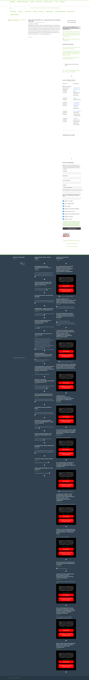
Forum (56, 1)
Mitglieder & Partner (60, 11)
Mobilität (39, 22)
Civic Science (28, 11)
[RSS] (79, 4)
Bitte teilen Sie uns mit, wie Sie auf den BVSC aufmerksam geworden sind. (72, 195)
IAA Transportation (77, 111)
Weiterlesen (30, 36)
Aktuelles (20, 11)
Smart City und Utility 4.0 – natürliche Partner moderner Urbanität (44, 20)
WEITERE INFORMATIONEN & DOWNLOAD (42, 374)
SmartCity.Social (48, 1)
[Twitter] (70, 4)
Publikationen (49, 11)
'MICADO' (41, 345)
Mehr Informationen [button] (66, 283)
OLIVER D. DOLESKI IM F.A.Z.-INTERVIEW (42, 473)
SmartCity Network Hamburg (71, 208)
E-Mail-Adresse (66, 180)
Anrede (64, 185)
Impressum (12, 1)
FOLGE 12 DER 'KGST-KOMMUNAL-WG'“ (63, 321)
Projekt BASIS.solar (69, 211)
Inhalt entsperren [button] (66, 286)
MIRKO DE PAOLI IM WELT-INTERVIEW (41, 462)
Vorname (65, 171)
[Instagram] (75, 4)
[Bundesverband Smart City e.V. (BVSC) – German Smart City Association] (44, 7)
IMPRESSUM (65, 240)
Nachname (65, 175)
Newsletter (39, 1)
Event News (67, 206)
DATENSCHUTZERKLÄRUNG (74, 240)
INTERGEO (75, 118)
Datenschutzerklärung (23, 1)
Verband (35, 11)
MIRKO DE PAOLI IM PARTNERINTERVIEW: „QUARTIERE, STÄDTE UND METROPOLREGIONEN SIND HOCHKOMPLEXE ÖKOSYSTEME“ (44, 387)
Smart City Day (68, 219)
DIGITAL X (75, 98)
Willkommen (13, 11)
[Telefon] (65, 4)
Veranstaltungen (14, 14)
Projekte (41, 11)
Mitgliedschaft (71, 11)
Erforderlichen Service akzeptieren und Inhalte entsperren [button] (66, 290)
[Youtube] (72, 4)
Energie (37, 22)
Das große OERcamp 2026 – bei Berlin (76, 89)
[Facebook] (67, 4)
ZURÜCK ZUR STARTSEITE (71, 243)
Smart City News (68, 201)
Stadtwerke (43, 22)
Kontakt (32, 1)
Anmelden (62, 1)
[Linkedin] (77, 4)
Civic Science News (69, 203)
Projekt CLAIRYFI (68, 216)
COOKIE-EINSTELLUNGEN (71, 246)
